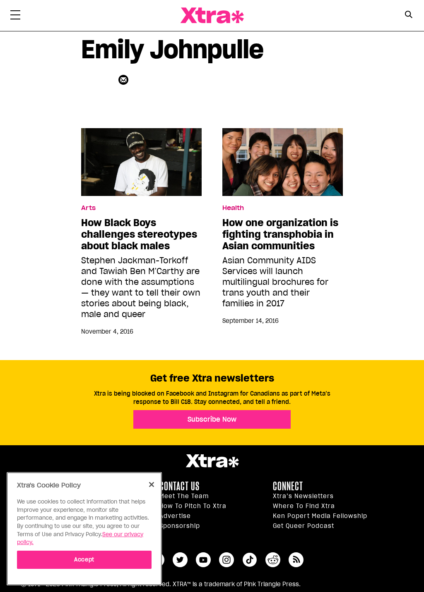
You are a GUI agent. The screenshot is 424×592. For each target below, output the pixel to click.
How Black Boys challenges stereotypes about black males (139, 234)
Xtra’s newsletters (303, 496)
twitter (180, 559)
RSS (296, 559)
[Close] (151, 484)
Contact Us (179, 486)
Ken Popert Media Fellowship (320, 516)
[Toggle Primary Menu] (15, 16)
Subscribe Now (212, 419)
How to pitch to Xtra (192, 506)
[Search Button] (408, 15)
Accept (84, 559)
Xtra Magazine (212, 15)
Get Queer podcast (303, 526)
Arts (88, 208)
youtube (203, 559)
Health (233, 208)
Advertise (175, 516)
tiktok (249, 559)
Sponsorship (179, 526)
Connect (288, 486)
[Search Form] (408, 16)
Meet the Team (184, 496)
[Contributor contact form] (124, 79)
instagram (226, 559)
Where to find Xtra (304, 506)
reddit (272, 559)
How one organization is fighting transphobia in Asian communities (280, 234)
